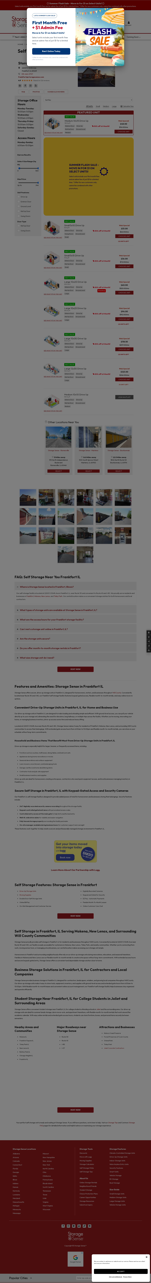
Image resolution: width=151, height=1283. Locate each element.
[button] (146, 1257)
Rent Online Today (51, 51)
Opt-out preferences (115, 1277)
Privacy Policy (127, 1277)
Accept (121, 1271)
